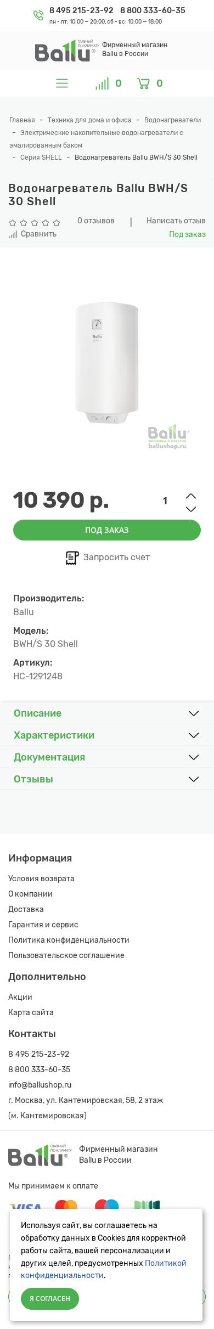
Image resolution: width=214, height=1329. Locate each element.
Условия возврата (41, 878)
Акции (20, 997)
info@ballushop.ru (39, 1085)
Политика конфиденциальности (68, 940)
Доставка (26, 909)
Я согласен (50, 1298)
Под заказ (107, 530)
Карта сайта (31, 1012)
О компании (30, 894)
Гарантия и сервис (43, 925)
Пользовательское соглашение (66, 955)
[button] (107, 713)
